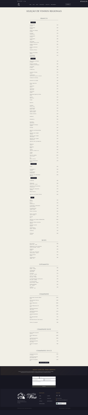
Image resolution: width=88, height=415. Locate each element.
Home (30, 4)
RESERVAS (68, 4)
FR (86, 1)
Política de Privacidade (62, 408)
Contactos (47, 4)
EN (83, 1)
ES (85, 1)
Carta (34, 4)
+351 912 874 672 (59, 398)
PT (81, 1)
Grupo (37, 4)
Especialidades (42, 403)
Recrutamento (53, 4)
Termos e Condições (67, 408)
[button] (33, 22)
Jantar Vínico (42, 4)
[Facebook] (59, 395)
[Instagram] (57, 395)
